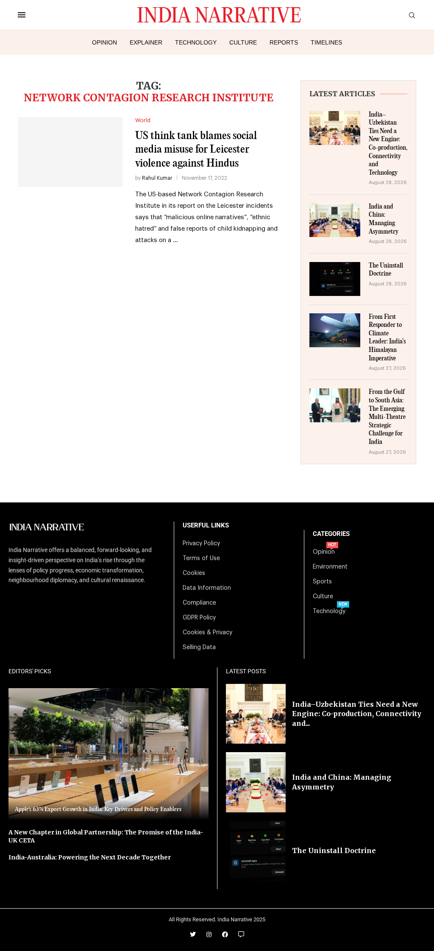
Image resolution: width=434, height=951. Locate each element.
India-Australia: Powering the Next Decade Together (89, 857)
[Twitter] (193, 934)
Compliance (199, 603)
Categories (331, 534)
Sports (322, 582)
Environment (330, 567)
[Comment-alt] (241, 934)
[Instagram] (209, 934)
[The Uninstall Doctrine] (334, 279)
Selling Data (199, 647)
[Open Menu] (21, 15)
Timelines (326, 42)
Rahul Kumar (157, 178)
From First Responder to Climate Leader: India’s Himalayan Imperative (387, 338)
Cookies (194, 573)
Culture (243, 42)
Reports (284, 42)
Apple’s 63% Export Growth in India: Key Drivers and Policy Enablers (98, 809)
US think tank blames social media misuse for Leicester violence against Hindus (196, 150)
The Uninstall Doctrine (386, 270)
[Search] (412, 15)
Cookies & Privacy (207, 633)
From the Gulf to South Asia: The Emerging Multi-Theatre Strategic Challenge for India (387, 417)
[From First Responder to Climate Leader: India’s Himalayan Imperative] (334, 330)
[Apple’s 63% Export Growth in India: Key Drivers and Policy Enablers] (108, 754)
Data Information (207, 588)
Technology (196, 42)
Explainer (146, 42)
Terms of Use (201, 558)
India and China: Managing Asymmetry (383, 219)
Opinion (104, 42)
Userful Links (206, 525)
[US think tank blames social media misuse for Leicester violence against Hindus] (70, 152)
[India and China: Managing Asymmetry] (334, 220)
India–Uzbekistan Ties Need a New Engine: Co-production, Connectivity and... (356, 714)
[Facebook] (225, 934)
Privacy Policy (201, 544)
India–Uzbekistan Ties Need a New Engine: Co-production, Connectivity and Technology (388, 144)
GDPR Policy (199, 618)
